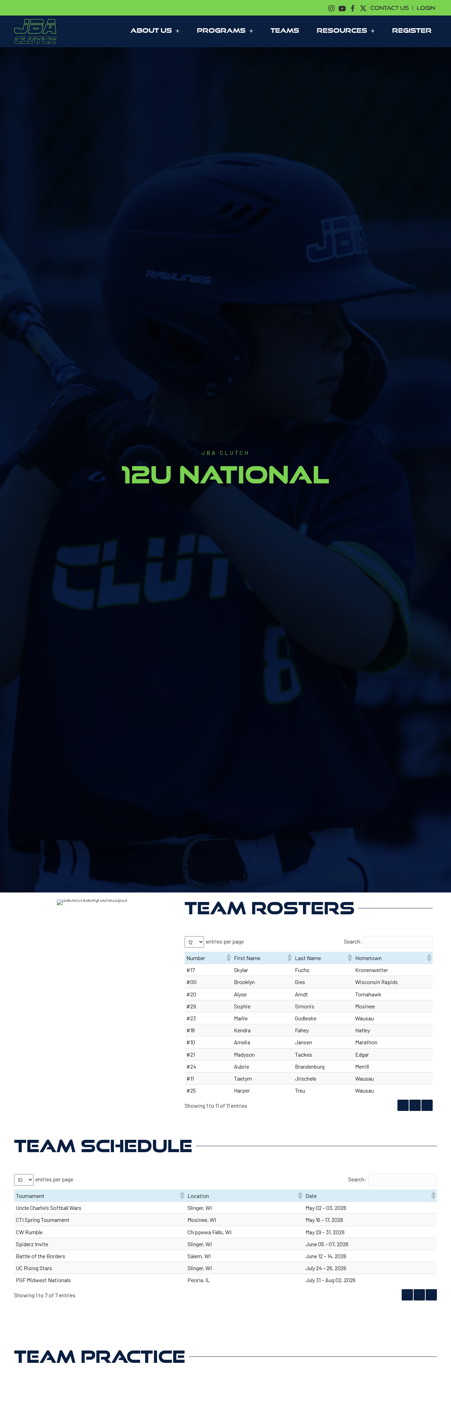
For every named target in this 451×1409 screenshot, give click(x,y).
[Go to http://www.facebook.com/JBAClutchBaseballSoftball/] (352, 8)
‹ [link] (403, 1105)
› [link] (427, 1105)
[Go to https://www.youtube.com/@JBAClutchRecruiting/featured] (342, 8)
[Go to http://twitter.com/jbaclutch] (363, 8)
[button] (228, 957)
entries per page (225, 941)
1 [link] (415, 1105)
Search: (353, 941)
